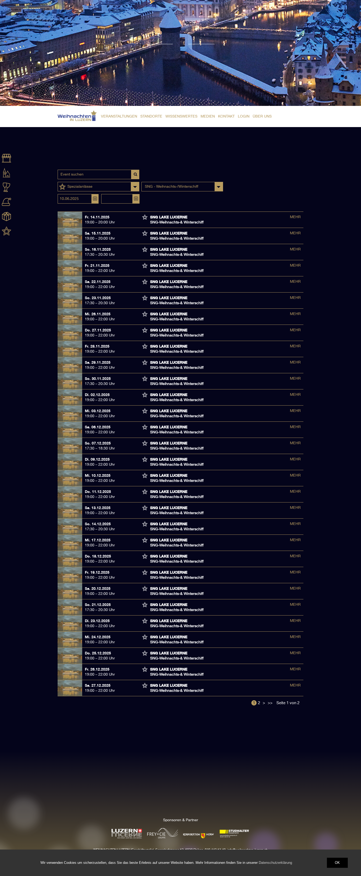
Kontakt (226, 116)
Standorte (151, 116)
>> (270, 703)
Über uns (262, 116)
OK (337, 863)
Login (243, 116)
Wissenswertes (181, 116)
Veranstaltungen (119, 116)
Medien (208, 116)
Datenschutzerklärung (275, 863)
